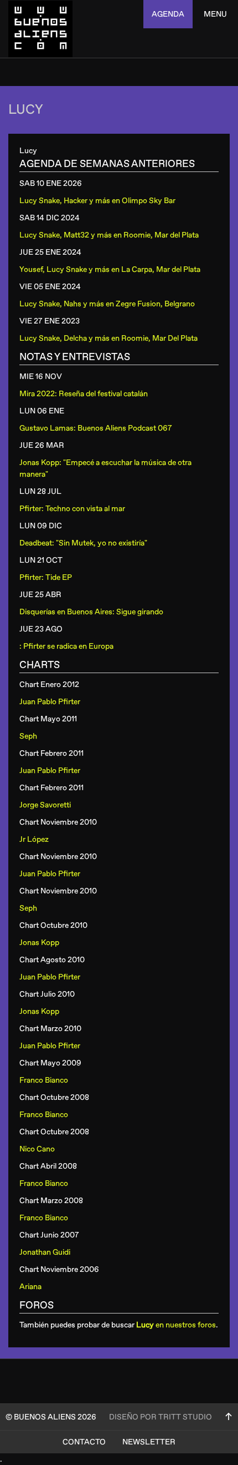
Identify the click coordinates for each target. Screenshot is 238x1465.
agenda (168, 14)
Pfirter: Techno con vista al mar (72, 508)
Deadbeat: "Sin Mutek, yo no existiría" (83, 543)
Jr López (34, 839)
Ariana (30, 1286)
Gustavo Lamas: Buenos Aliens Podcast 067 (95, 428)
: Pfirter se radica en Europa (66, 646)
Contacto (84, 1442)
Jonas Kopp (39, 942)
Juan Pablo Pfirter (49, 701)
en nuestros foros (176, 1325)
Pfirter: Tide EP (45, 577)
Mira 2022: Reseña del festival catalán (83, 393)
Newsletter (148, 1442)
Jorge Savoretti (45, 805)
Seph (28, 736)
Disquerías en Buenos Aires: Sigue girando (91, 612)
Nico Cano (37, 1149)
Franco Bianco (43, 1080)
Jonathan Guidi (44, 1252)
